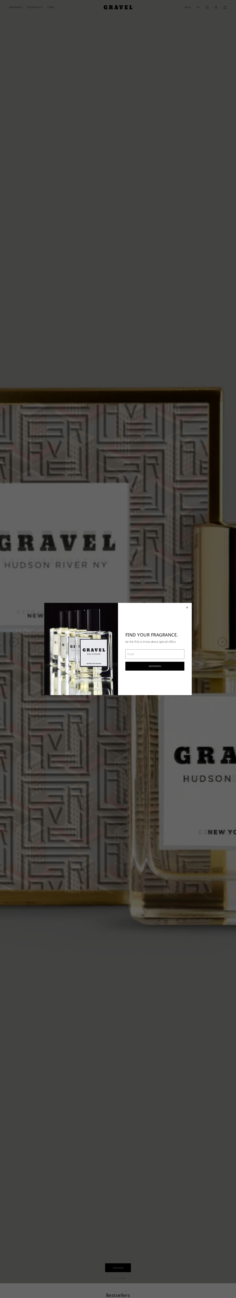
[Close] (187, 607)
